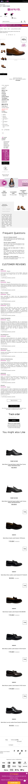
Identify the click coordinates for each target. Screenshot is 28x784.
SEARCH (14, 420)
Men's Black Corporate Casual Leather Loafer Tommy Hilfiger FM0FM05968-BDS (14, 502)
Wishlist (5, 16)
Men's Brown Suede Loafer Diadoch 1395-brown (14, 538)
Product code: (4, 101)
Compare (6, 169)
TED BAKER (17, 80)
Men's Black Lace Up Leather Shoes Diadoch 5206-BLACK (14, 722)
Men (9, 28)
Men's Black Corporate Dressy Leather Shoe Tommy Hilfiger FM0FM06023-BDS (14, 465)
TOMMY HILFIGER (14, 461)
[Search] (24, 21)
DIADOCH (14, 534)
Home (1, 28)
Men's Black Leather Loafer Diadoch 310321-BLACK (14, 648)
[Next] (14, 34)
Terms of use (5, 175)
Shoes (5, 28)
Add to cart (5, 163)
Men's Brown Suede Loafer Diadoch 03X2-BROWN (14, 611)
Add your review (14, 406)
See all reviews (14, 400)
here (10, 240)
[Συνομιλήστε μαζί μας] (25, 781)
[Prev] (6, 34)
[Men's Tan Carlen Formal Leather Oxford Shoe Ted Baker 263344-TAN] (15, 47)
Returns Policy (5, 174)
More (7, 147)
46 (2, 133)
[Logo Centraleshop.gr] (14, 9)
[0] (5, 14)
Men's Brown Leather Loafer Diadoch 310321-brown (14, 685)
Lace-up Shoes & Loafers (16, 28)
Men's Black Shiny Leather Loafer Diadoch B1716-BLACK (14, 575)
